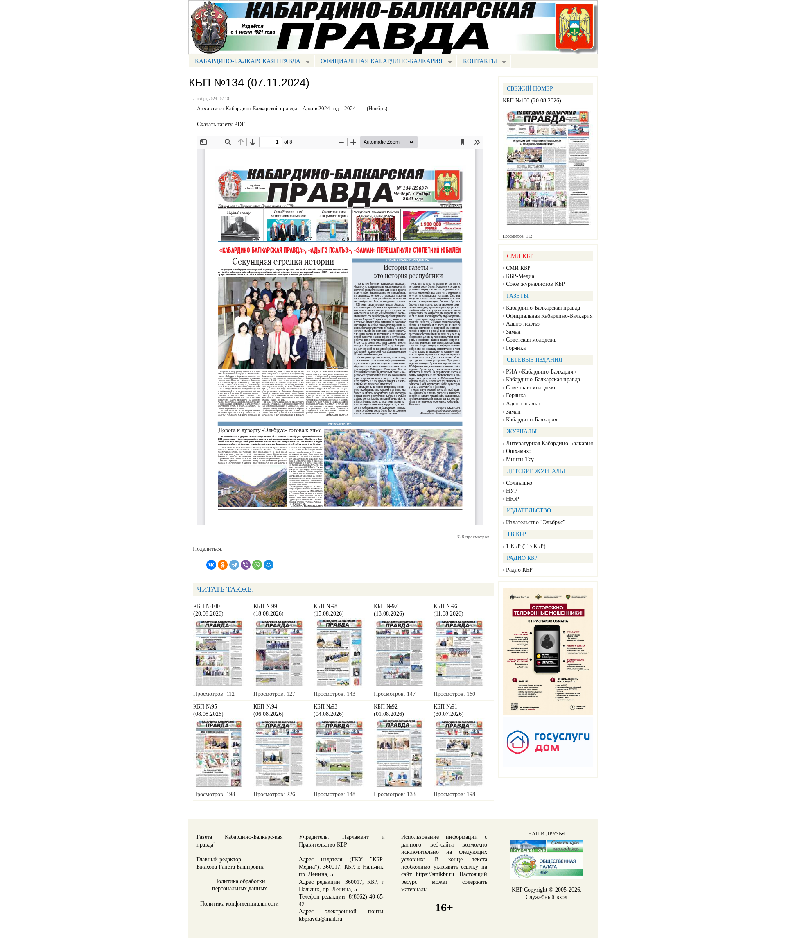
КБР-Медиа (520, 276)
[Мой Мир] (268, 565)
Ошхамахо (518, 451)
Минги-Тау (520, 459)
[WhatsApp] (257, 565)
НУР (511, 491)
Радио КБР (519, 570)
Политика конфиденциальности (239, 904)
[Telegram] (234, 565)
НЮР (512, 499)
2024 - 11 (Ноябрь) (365, 108)
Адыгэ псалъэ (523, 324)
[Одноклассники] (223, 565)
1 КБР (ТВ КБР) (526, 546)
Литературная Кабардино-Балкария (549, 443)
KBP (517, 890)
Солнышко (519, 483)
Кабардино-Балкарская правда (244, 62)
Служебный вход (546, 897)
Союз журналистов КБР (535, 284)
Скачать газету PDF (221, 124)
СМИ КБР (518, 268)
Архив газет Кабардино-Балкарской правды (247, 108)
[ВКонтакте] (211, 565)
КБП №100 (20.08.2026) (532, 100)
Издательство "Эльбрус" (535, 522)
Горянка (516, 348)
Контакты (476, 62)
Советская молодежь (531, 340)
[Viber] (246, 565)
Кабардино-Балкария (531, 420)
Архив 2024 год (321, 108)
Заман (513, 332)
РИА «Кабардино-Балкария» (541, 372)
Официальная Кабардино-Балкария (378, 62)
